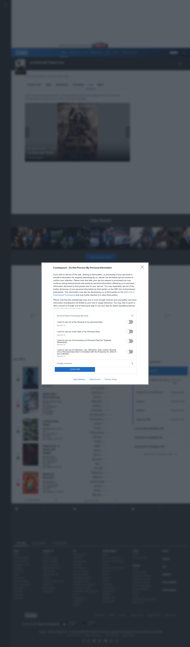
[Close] (143, 268)
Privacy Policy (111, 379)
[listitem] (95, 315)
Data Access (95, 379)
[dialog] (95, 324)
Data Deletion (79, 379)
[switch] (129, 322)
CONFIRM (75, 369)
